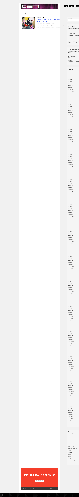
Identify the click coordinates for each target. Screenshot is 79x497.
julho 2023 (70, 125)
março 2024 (70, 108)
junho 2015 (70, 327)
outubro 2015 (70, 318)
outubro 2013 (70, 368)
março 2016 (70, 308)
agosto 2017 (70, 272)
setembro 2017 (70, 270)
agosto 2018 (70, 247)
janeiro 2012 (70, 412)
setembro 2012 (70, 395)
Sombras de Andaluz (71, 460)
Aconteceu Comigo (71, 433)
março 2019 (70, 233)
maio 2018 (70, 254)
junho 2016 (70, 302)
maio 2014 (70, 354)
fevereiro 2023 (70, 135)
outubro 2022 (70, 143)
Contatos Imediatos (71, 437)
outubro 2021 (70, 168)
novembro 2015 (71, 316)
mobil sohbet (70, 51)
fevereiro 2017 (70, 285)
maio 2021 (70, 179)
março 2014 (70, 358)
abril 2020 (70, 206)
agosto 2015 (70, 322)
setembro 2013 (70, 370)
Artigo (69, 435)
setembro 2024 (70, 95)
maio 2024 (70, 104)
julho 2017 (70, 275)
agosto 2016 (70, 297)
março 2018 (70, 258)
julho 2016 (70, 300)
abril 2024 (70, 106)
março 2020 (70, 208)
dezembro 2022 (70, 139)
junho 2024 (70, 102)
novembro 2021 (71, 166)
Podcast (71, 6)
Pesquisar (70, 18)
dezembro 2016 (70, 289)
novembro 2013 (71, 366)
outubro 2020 (70, 193)
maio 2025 (70, 79)
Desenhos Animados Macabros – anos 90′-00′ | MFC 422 (50, 20)
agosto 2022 (70, 147)
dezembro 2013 (70, 364)
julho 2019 (70, 225)
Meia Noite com (71, 446)
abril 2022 (70, 156)
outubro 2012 (70, 393)
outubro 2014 (70, 343)
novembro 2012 (71, 391)
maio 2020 (70, 204)
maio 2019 (70, 229)
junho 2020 (70, 202)
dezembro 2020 (70, 189)
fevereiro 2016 (70, 310)
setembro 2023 (70, 120)
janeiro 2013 (70, 387)
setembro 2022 (70, 145)
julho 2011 (70, 424)
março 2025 (70, 83)
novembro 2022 (71, 141)
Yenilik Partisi (70, 56)
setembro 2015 (70, 320)
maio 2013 (70, 379)
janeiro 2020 (70, 212)
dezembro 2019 (70, 214)
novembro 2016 (71, 291)
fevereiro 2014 (70, 360)
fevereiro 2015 (70, 335)
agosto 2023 (70, 122)
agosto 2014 (70, 347)
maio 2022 (70, 154)
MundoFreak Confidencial (41, 17)
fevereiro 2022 (70, 160)
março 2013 (70, 383)
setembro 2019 (70, 220)
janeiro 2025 (70, 87)
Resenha (69, 456)
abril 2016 (70, 306)
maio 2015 (70, 329)
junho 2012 (70, 402)
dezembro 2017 (70, 264)
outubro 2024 (70, 93)
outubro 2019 (70, 218)
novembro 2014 (71, 341)
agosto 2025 (70, 73)
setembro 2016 (70, 295)
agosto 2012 (70, 397)
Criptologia (70, 442)
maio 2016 (70, 304)
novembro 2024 (71, 91)
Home (66, 6)
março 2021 (70, 183)
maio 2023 (70, 129)
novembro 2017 (71, 266)
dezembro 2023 (70, 114)
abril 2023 (70, 131)
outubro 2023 (70, 118)
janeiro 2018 (70, 262)
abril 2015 (70, 331)
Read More (39, 29)
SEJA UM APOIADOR (39, 480)
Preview (69, 454)
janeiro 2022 (70, 162)
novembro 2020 (71, 191)
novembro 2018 (71, 241)
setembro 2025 (70, 70)
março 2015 (70, 333)
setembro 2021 (70, 170)
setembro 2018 (70, 245)
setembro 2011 (70, 420)
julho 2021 (70, 175)
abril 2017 (70, 281)
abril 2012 (70, 406)
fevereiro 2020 (70, 210)
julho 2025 (70, 75)
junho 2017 (70, 277)
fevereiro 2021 (70, 185)
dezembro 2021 (70, 164)
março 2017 (70, 283)
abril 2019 (70, 231)
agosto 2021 (70, 172)
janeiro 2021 (70, 187)
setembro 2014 (70, 345)
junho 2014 (70, 352)
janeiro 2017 (70, 287)
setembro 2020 (70, 195)
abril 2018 (70, 256)
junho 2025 (70, 77)
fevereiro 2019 (70, 235)
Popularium (70, 452)
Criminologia (70, 439)
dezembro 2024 (70, 89)
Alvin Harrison (70, 53)
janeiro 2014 (70, 362)
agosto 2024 (70, 98)
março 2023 (70, 133)
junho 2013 (70, 377)
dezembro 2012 (70, 389)
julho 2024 (70, 100)
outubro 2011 (70, 418)
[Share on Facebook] (74, 494)
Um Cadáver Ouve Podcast (73, 462)
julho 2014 (70, 349)
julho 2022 (70, 150)
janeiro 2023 (70, 137)
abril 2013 (70, 381)
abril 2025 (70, 81)
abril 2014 (70, 356)
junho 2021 (70, 177)
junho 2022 (70, 152)
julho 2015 (70, 324)
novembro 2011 (71, 416)
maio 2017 (70, 279)
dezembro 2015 (70, 314)
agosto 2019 (70, 222)
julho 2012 (70, 399)
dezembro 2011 (70, 414)
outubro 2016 (70, 293)
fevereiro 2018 (70, 260)
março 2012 (70, 408)
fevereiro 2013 (70, 385)
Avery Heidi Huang (71, 59)
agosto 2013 (70, 372)
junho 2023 (70, 127)
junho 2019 (70, 227)
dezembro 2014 (70, 339)
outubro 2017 (70, 268)
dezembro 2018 (70, 239)
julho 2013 (70, 374)
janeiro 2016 (70, 312)
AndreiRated (40, 23)
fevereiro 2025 (70, 85)
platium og (70, 61)
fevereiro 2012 (70, 410)
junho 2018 (70, 252)
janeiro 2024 (70, 112)
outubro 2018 (70, 243)
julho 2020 (70, 200)
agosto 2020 (70, 197)
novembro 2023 (71, 116)
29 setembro (53, 23)
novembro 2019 (71, 216)
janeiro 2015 (70, 337)
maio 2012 (70, 404)
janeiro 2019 (70, 237)
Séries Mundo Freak (71, 458)
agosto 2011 (70, 422)
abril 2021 (70, 181)
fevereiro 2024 (70, 110)
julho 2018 (70, 250)
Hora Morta (70, 444)
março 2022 (70, 158)
